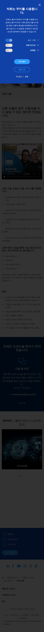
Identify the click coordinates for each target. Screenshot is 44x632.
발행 (26, 77)
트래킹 (33, 50)
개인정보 (19, 77)
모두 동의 (22, 62)
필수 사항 (32, 40)
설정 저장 (22, 69)
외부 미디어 (31, 45)
